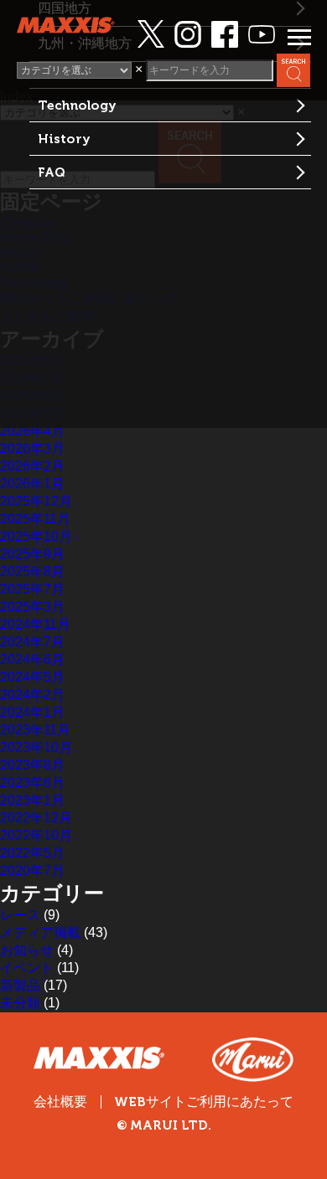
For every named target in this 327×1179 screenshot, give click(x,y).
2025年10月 (36, 536)
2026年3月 (32, 448)
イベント (27, 967)
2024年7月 (32, 642)
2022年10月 (36, 835)
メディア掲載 (40, 932)
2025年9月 (32, 554)
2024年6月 (32, 659)
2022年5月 (32, 853)
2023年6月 (32, 782)
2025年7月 (32, 589)
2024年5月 (32, 677)
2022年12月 (36, 818)
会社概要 (60, 1101)
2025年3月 (32, 607)
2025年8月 (32, 571)
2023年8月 (32, 765)
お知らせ (27, 950)
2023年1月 (32, 800)
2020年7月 (32, 870)
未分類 (20, 1003)
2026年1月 (32, 483)
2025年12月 (36, 501)
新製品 (20, 985)
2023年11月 (35, 730)
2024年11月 (35, 624)
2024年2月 (32, 694)
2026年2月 (32, 466)
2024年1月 (32, 712)
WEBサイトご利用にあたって (203, 1102)
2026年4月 (32, 431)
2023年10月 (36, 747)
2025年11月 (35, 519)
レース (20, 915)
